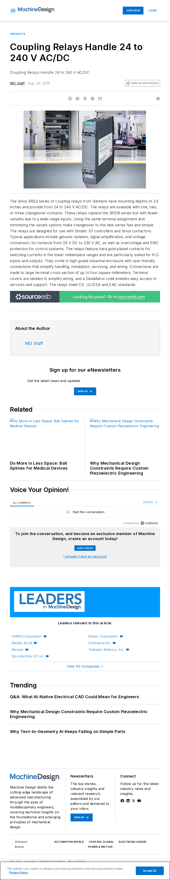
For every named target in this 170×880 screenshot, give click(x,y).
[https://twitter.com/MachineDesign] (133, 801)
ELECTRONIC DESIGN (132, 841)
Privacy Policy (18, 872)
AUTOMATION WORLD (69, 841)
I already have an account (85, 556)
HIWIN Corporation (27, 636)
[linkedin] (77, 98)
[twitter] (85, 98)
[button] (13, 10)
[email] (100, 98)
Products (18, 33)
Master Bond (22, 643)
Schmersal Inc (99, 643)
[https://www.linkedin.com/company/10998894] (128, 801)
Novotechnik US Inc (28, 656)
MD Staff (17, 83)
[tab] (22, 502)
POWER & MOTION (100, 846)
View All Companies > (85, 666)
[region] (85, 513)
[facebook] (70, 98)
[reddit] (92, 98)
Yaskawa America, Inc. (106, 649)
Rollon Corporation (103, 636)
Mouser (17, 649)
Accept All (149, 870)
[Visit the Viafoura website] (149, 523)
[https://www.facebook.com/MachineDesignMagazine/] (122, 801)
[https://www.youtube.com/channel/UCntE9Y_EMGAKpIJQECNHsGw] (139, 801)
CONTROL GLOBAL (101, 841)
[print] (158, 98)
